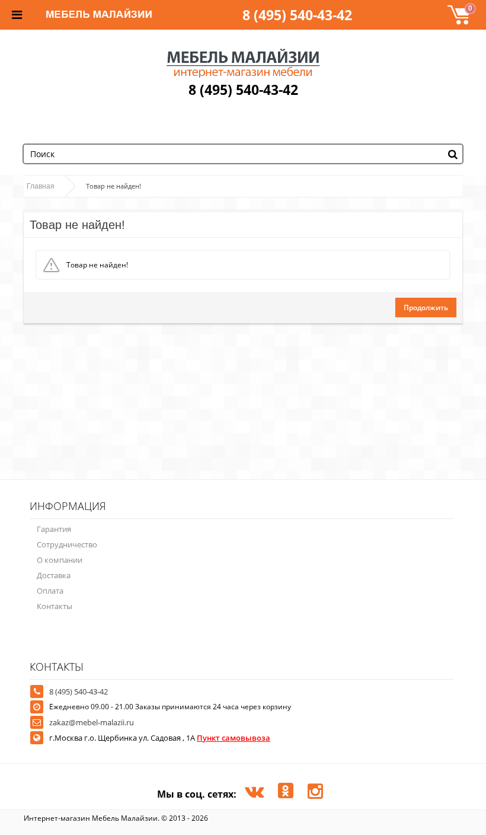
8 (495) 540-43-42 (297, 14)
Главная (41, 186)
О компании (59, 559)
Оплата (50, 590)
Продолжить (426, 307)
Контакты (54, 606)
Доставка (54, 575)
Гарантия (54, 529)
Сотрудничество (67, 544)
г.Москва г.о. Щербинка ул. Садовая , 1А (159, 737)
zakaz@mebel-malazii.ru (91, 722)
